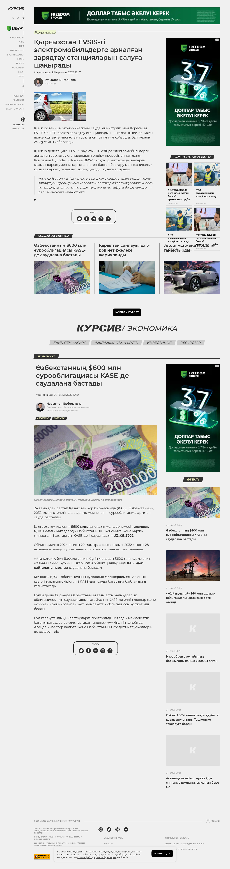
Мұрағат (108, 844)
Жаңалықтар (17, 37)
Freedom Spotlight (14, 109)
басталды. (53, 517)
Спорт (21, 76)
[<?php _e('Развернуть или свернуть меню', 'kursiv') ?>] (23, 119)
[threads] (117, 829)
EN (18, 18)
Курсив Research (15, 55)
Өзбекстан (60, 418)
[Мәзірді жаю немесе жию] (23, 86)
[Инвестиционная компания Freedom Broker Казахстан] (15, 28)
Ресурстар (190, 343)
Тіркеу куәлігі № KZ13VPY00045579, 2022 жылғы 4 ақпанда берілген (58, 838)
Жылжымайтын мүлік (116, 343)
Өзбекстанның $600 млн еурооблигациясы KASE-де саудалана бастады (60, 250)
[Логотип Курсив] (16, 8)
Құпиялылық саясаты (177, 838)
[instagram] (100, 829)
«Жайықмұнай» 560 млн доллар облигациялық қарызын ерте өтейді (190, 598)
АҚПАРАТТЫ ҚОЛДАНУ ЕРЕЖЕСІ (181, 849)
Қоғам (20, 59)
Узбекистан (18, 129)
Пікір (21, 46)
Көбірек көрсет (127, 312)
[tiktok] (109, 829)
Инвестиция (159, 343)
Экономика (18, 68)
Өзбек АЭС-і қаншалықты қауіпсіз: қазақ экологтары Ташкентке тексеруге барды (192, 720)
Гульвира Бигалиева (60, 80)
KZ (23, 18)
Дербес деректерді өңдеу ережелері (184, 844)
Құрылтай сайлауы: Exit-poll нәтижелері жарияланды (124, 250)
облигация (43, 418)
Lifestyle (19, 63)
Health (20, 72)
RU (13, 18)
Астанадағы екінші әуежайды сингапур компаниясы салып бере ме (192, 783)
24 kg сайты (44, 142)
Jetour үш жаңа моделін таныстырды (189, 248)
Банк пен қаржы (69, 343)
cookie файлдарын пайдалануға (96, 857)
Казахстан (18, 125)
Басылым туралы (113, 838)
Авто (21, 42)
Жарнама (18, 100)
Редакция (18, 96)
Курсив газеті (17, 50)
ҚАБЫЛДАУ (162, 853)
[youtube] (126, 829)
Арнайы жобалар (14, 104)
